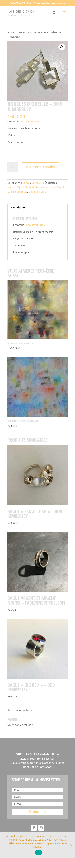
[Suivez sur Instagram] (41, 828)
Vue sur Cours (37, 191)
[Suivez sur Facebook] (34, 828)
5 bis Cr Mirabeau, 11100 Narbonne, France (37, 763)
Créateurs (22, 32)
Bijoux (32, 32)
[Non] (70, 845)
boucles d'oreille (55, 187)
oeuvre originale (17, 191)
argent (11, 187)
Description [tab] (18, 207)
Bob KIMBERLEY (30, 121)
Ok (38, 852)
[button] (61, 47)
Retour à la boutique (20, 710)
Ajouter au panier (40, 166)
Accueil (11, 32)
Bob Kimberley (35, 187)
